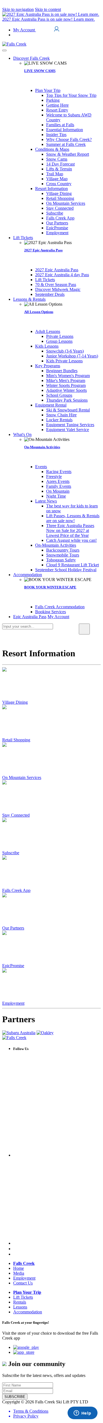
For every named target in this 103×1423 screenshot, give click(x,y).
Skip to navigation (18, 9)
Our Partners (13, 928)
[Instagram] (15, 1248)
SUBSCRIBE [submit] (14, 1397)
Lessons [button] (20, 1307)
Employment (13, 1003)
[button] (31, 58)
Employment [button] (24, 1278)
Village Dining (15, 702)
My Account (24, 30)
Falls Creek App (16, 890)
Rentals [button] (19, 1302)
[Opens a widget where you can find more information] (82, 1413)
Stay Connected (16, 815)
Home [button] (18, 1268)
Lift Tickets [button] (23, 1297)
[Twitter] (57, 1243)
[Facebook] (57, 1155)
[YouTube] (15, 1254)
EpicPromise (13, 965)
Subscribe (10, 852)
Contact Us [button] (23, 1283)
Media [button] (18, 1273)
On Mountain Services (21, 777)
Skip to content (48, 9)
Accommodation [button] (27, 1312)
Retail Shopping (16, 740)
